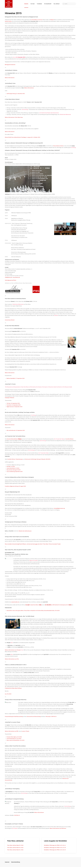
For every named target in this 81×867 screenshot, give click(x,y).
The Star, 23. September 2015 (13, 403)
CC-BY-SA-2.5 (17, 815)
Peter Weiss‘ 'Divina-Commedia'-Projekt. (52, 544)
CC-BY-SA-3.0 (53, 716)
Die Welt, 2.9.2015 (11, 466)
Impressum (7, 862)
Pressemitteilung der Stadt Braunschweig (14, 716)
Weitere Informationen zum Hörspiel (13, 650)
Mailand (52, 19)
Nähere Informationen (9, 77)
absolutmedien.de (15, 602)
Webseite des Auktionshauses (25, 531)
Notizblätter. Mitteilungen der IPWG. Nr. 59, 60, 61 (55, 845)
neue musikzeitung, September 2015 (15, 471)
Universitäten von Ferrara (36, 19)
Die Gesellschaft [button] (47, 4)
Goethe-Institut (8, 21)
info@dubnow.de (8, 277)
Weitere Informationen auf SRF (11, 731)
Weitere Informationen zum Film (12, 659)
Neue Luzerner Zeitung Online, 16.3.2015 (15, 740)
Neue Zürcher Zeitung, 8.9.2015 (13, 469)
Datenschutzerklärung (15, 862)
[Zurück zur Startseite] (9, 4)
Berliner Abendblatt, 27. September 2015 (16, 378)
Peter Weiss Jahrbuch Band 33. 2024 (15, 845)
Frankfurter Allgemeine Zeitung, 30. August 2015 (15, 486)
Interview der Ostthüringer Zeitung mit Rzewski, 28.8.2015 (37, 459)
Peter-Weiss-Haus (19, 117)
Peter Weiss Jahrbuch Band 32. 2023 (15, 847)
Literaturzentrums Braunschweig (33, 716)
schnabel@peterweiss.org (59, 508)
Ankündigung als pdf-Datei (10, 280)
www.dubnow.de (16, 277)
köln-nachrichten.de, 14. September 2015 (16, 430)
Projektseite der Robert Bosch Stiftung (13, 688)
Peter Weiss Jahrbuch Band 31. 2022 (15, 849)
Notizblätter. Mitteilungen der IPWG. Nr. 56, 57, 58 (55, 847)
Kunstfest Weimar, (11, 459)
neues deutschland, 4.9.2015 (13, 468)
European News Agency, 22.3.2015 (14, 736)
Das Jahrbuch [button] (56, 4)
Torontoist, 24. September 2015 (14, 405)
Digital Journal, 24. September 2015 (14, 406)
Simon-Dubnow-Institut (58, 145)
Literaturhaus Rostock (9, 320)
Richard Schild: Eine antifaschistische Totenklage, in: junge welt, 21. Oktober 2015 (22, 137)
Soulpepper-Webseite (9, 397)
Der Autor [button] (33, 4)
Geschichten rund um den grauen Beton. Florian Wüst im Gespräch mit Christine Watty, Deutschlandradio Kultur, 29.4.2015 (33, 610)
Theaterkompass (19, 459)
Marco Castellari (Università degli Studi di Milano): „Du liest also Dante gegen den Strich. (24, 544)
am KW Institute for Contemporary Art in (58, 604)
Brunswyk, (48, 716)
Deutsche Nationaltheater (14, 439)
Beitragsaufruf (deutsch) (10, 64)
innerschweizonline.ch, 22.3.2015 (14, 738)
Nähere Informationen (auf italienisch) (58, 828)
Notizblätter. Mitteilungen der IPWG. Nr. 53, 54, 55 (55, 849)
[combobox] (69, 3)
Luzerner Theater (25, 731)
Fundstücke (39, 4)
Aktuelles (26, 4)
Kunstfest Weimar (69, 439)
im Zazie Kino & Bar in (33, 604)
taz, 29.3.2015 (8, 693)
